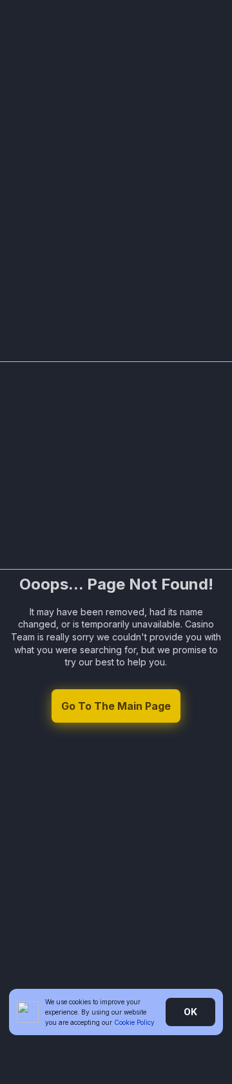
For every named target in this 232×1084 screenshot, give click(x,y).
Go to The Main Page (116, 706)
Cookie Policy (134, 1022)
